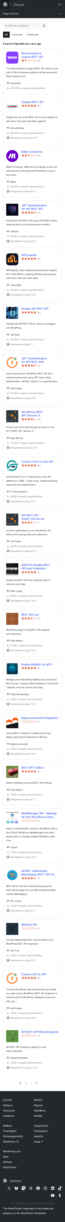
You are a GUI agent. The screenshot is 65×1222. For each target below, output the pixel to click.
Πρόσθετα (40, 1110)
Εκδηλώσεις (41, 1130)
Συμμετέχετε (41, 1125)
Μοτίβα (38, 1115)
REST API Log (30, 614)
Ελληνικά (15, 1180)
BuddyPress (9, 1167)
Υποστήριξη (9, 1130)
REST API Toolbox (32, 767)
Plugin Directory (11, 13)
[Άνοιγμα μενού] (60, 4)
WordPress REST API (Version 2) (32, 413)
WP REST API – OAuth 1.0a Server (33, 517)
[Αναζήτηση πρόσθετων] (44, 26)
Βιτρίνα (38, 1099)
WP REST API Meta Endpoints (40, 1031)
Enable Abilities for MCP (36, 664)
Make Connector (32, 151)
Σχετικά (7, 1099)
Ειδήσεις (8, 1105)
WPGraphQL (29, 255)
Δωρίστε (38, 1136)
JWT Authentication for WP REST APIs (34, 360)
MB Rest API (29, 924)
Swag (38, 1141)
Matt (5, 1156)
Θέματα (38, 1105)
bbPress (7, 1162)
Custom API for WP (33, 974)
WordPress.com (12, 1151)
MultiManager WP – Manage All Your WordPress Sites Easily (39, 815)
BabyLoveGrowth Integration (39, 718)
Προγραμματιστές (13, 1136)
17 (36, 1083)
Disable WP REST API (34, 308)
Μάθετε (7, 1125)
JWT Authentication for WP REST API (34, 207)
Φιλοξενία (9, 1110)
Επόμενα (43, 1083)
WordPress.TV (11, 1141)
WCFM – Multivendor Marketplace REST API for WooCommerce (37, 872)
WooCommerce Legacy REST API (32, 55)
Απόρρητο (8, 1115)
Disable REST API (32, 102)
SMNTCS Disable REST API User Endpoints (35, 566)
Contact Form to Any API (37, 461)
